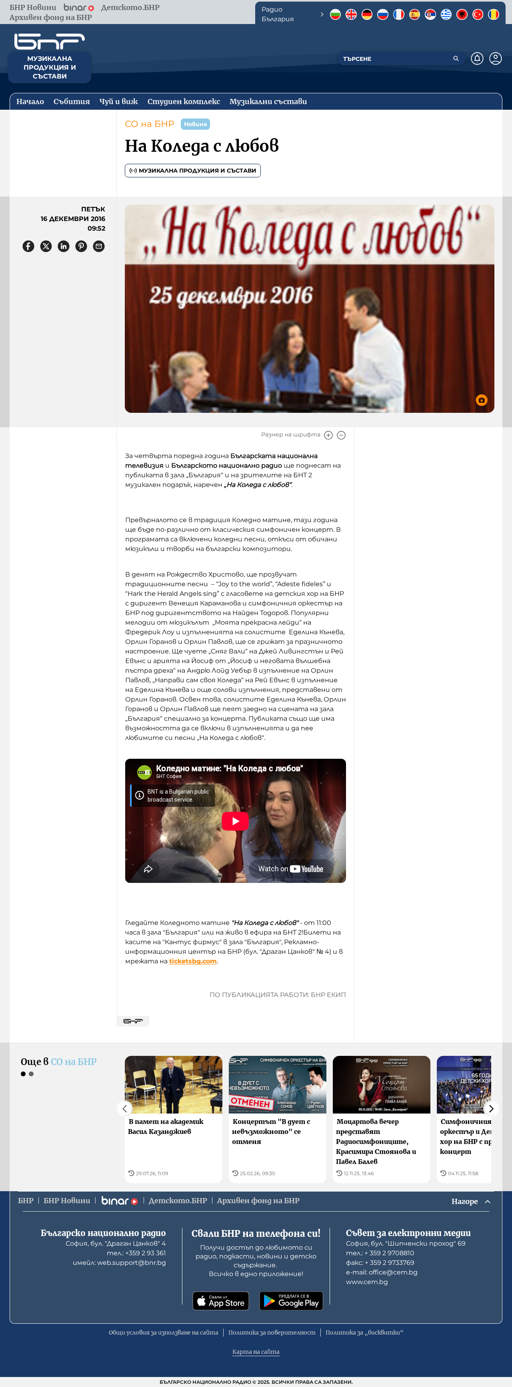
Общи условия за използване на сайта (163, 1332)
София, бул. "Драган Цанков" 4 (116, 1243)
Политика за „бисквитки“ (365, 1332)
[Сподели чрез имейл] (98, 246)
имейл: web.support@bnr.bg (119, 1262)
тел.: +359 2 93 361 (136, 1253)
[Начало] (49, 42)
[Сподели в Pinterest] (81, 246)
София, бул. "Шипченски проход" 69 (406, 1243)
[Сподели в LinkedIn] (63, 246)
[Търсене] (456, 58)
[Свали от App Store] (221, 1301)
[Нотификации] (477, 58)
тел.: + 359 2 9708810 (380, 1253)
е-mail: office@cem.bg (382, 1272)
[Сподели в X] (46, 246)
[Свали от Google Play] (291, 1301)
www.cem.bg (367, 1282)
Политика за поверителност (272, 1332)
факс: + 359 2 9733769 (380, 1262)
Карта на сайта (256, 1351)
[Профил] (495, 58)
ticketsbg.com (193, 961)
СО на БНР (149, 124)
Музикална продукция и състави (197, 170)
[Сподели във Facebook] (28, 246)
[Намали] (341, 435)
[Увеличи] (328, 435)
